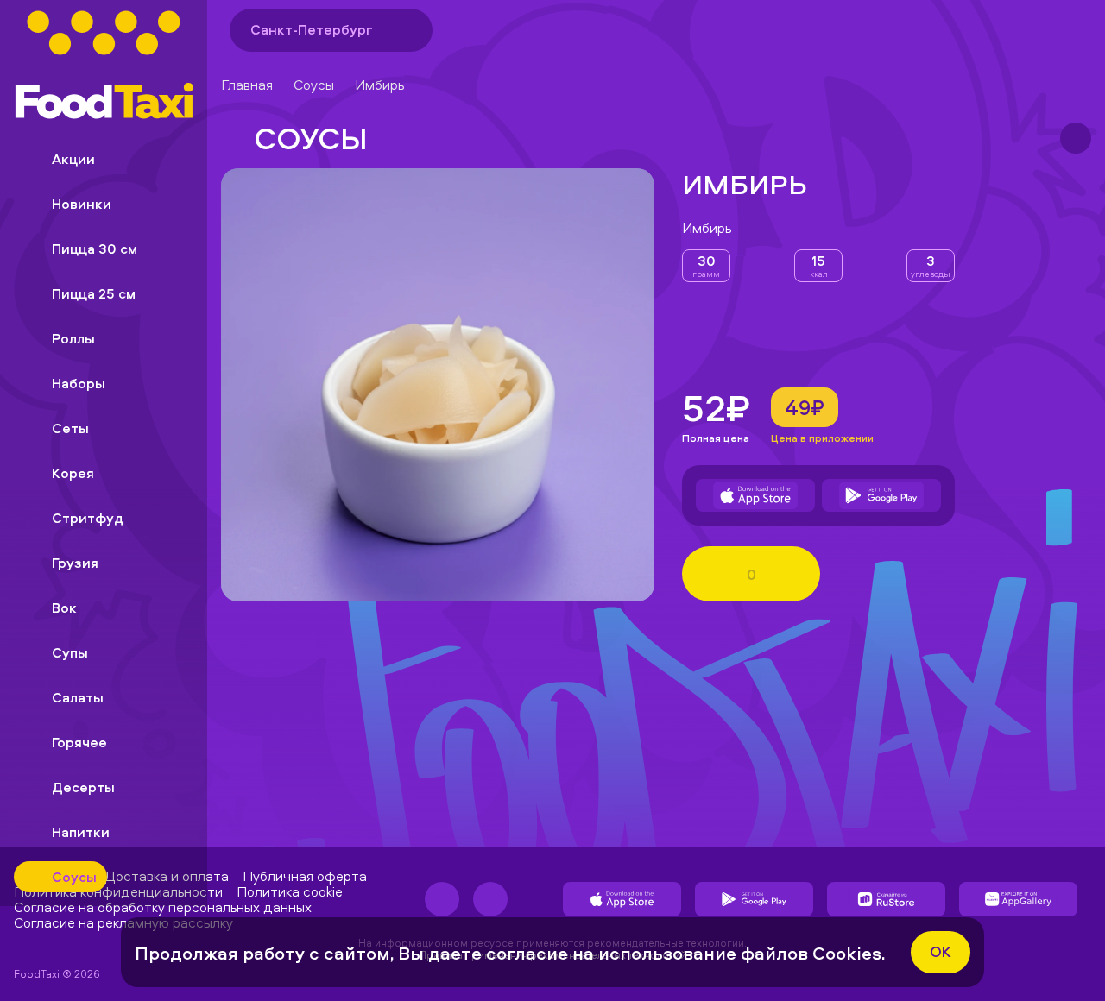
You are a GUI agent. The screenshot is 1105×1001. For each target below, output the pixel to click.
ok (940, 951)
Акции (73, 158)
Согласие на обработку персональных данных (163, 907)
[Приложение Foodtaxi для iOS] (755, 495)
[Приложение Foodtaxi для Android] (881, 495)
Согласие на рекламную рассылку (123, 922)
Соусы (314, 84)
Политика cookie (290, 891)
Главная (247, 84)
